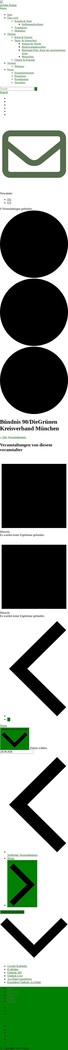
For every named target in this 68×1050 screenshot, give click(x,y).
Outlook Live (15, 975)
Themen (11, 34)
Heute (3, 725)
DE (9, 199)
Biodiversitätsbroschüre (34, 47)
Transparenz (21, 27)
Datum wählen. (39, 747)
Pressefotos (20, 76)
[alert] (34, 496)
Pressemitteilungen (24, 72)
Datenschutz (14, 1013)
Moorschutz (28, 56)
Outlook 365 (14, 972)
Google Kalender (17, 966)
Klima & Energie (23, 37)
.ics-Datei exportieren (19, 978)
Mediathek (20, 30)
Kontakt (12, 1001)
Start (9, 14)
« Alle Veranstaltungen (13, 437)
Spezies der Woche (31, 43)
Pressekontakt (21, 79)
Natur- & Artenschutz (26, 40)
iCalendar (12, 969)
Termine (11, 63)
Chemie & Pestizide (25, 60)
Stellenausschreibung (32, 24)
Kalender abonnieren (12, 912)
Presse (10, 69)
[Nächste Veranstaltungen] (8, 719)
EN (9, 202)
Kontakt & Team (23, 21)
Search (4, 92)
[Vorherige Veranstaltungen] (37, 715)
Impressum (13, 1010)
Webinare (19, 66)
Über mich (12, 18)
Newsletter (20, 82)
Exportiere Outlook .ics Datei (24, 982)
